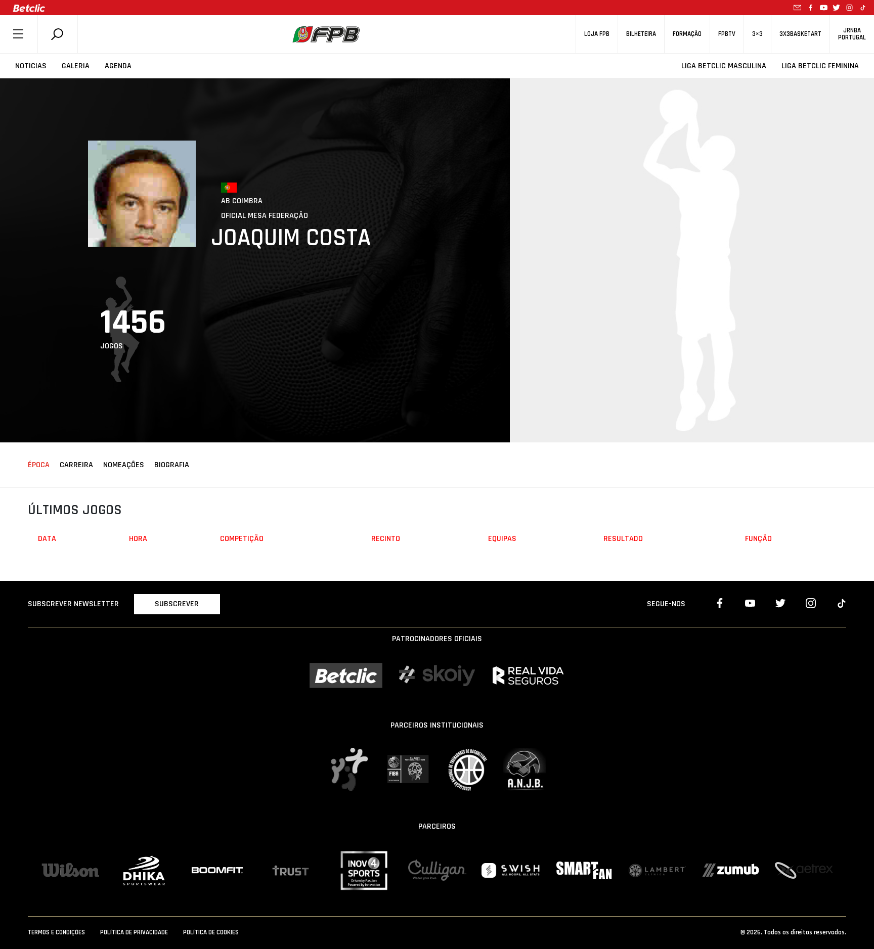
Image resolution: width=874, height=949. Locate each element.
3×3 (757, 34)
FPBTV (726, 34)
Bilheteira (641, 34)
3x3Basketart (800, 34)
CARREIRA (76, 465)
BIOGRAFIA (171, 465)
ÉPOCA (39, 465)
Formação (687, 34)
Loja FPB (596, 34)
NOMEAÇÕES (123, 465)
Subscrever (177, 604)
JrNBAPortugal (852, 33)
